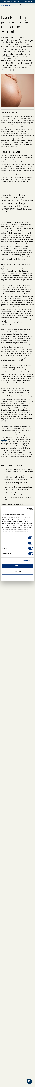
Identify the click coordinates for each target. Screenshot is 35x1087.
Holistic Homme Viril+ (18, 497)
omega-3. (4, 439)
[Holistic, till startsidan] (5, 5)
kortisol (19, 452)
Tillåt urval (17, 571)
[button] (23, 5)
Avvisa (17, 577)
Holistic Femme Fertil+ (18, 495)
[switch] (30, 543)
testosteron (12, 452)
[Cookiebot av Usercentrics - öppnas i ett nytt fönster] (25, 509)
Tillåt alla (17, 566)
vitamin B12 (24, 437)
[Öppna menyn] (33, 5)
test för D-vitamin (13, 437)
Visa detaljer (26, 560)
